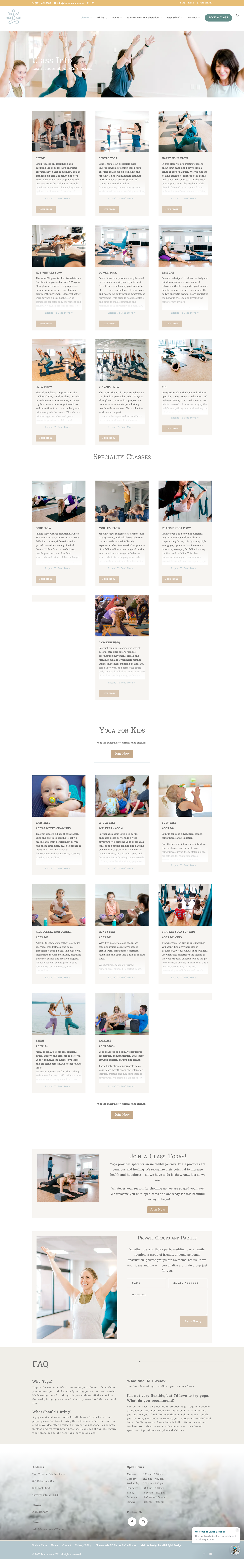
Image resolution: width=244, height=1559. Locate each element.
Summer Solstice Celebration (143, 18)
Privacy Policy (83, 1545)
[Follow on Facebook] (132, 1521)
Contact (66, 1545)
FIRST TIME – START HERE (196, 3)
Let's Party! (194, 1321)
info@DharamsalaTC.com (48, 1530)
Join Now (45, 209)
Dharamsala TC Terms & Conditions (116, 1545)
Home (54, 1545)
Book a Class (218, 18)
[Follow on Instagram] (143, 1521)
